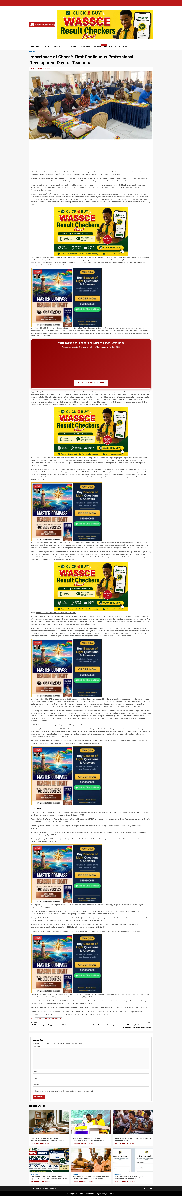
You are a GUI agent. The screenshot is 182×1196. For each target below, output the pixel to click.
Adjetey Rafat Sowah (37, 1143)
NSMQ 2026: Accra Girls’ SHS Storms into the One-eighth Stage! (133, 1122)
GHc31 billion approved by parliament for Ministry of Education (54, 1024)
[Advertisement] (91, 155)
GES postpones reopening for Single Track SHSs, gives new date (60, 725)
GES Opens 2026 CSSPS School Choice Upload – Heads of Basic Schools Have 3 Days (49, 1160)
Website (36, 1085)
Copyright (52, 1189)
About (31, 1189)
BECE (65, 46)
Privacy (45, 1189)
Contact (38, 1189)
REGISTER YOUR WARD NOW (91, 383)
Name (35, 1071)
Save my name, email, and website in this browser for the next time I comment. (64, 1091)
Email (35, 1078)
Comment (37, 1046)
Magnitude (100, 1194)
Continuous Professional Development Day (48, 1018)
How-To (74, 46)
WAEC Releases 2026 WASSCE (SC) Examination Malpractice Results (133, 1160)
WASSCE (57, 46)
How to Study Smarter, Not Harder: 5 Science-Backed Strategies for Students (49, 1122)
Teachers (46, 46)
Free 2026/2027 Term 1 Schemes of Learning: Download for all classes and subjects (91, 1160)
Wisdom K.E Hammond (37, 68)
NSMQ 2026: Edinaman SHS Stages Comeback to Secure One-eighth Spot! (91, 1122)
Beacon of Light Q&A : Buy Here (116, 46)
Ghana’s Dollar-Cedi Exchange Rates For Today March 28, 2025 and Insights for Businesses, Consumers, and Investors (121, 1025)
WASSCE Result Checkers (91, 46)
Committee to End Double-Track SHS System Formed (56, 612)
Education (34, 46)
